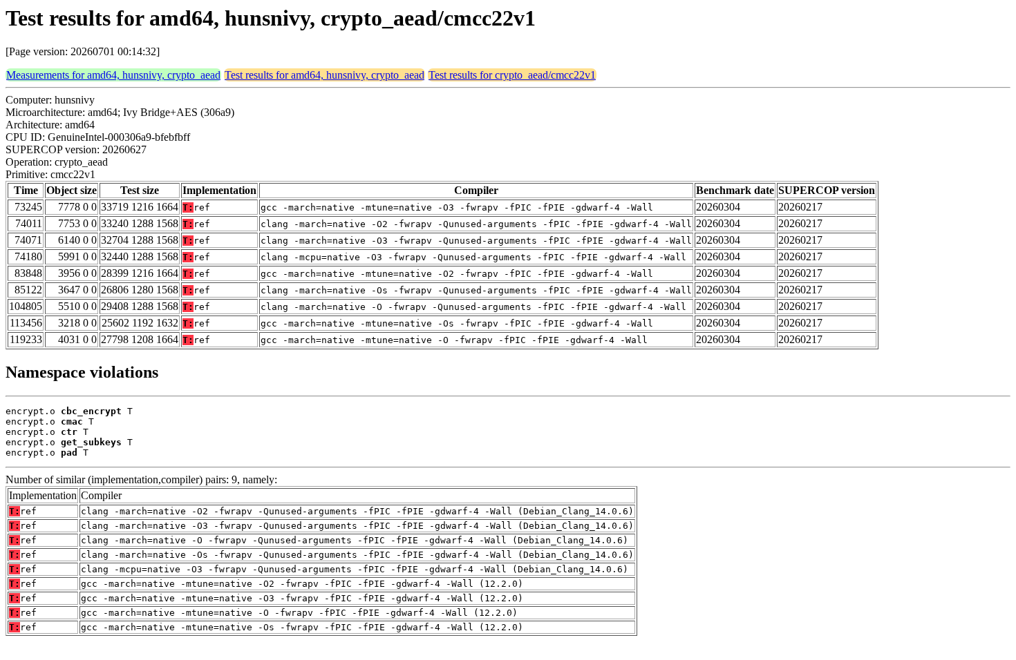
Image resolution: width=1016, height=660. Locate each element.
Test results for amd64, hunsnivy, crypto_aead (324, 75)
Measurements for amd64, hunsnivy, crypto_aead (113, 75)
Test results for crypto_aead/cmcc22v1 (512, 75)
